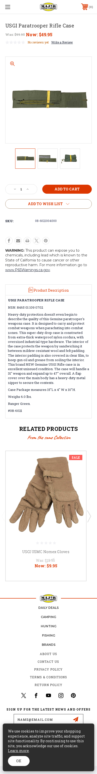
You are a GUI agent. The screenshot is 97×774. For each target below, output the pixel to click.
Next (88, 516)
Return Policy (48, 685)
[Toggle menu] (14, 7)
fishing (48, 635)
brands (48, 645)
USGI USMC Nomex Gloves (45, 551)
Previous (3, 516)
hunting (48, 626)
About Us (48, 654)
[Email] (18, 240)
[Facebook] (9, 240)
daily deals (48, 608)
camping (48, 617)
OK (18, 761)
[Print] (27, 240)
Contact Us (48, 662)
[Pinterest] (45, 240)
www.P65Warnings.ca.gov (27, 270)
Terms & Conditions (48, 677)
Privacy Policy (48, 669)
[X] (36, 240)
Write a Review (62, 42)
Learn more (18, 750)
